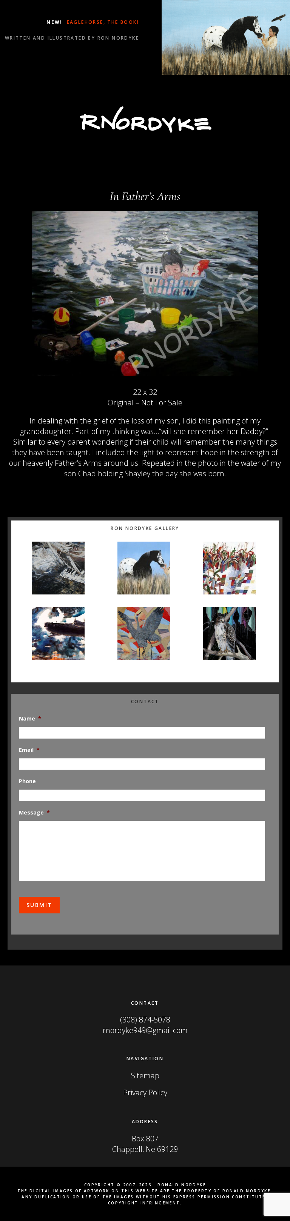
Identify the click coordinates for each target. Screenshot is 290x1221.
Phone (27, 781)
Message (34, 812)
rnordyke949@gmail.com (145, 1030)
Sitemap (145, 1075)
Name (30, 718)
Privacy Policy (145, 1092)
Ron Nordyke (145, 120)
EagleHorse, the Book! (102, 22)
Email (29, 750)
